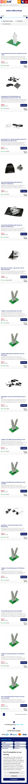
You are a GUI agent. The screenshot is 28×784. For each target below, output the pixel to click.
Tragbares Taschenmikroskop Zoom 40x (11, 311)
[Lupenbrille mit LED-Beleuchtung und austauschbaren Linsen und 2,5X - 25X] (14, 83)
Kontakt (4, 742)
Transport (17, 742)
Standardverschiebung (8, 21)
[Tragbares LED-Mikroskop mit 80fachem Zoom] (14, 426)
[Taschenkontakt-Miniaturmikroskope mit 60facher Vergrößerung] (14, 211)
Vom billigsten (20, 21)
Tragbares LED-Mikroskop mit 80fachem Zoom (13, 439)
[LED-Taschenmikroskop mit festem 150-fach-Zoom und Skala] (14, 683)
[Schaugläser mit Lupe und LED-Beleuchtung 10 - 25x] (14, 383)
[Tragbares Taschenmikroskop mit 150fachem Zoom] (14, 640)
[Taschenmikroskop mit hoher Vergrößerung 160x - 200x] (14, 40)
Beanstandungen (6, 745)
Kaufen (24, 62)
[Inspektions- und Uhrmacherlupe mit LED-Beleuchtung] (14, 511)
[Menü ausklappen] (26, 2)
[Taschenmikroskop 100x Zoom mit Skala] (14, 597)
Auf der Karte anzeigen (14, 730)
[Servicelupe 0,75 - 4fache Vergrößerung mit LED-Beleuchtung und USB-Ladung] (14, 126)
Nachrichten (5, 748)
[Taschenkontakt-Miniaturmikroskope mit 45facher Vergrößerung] (14, 168)
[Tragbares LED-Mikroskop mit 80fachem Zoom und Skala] (14, 469)
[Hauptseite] (6, 2)
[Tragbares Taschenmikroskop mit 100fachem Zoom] (14, 554)
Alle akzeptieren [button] (14, 779)
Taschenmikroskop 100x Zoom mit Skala (11, 611)
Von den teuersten (6, 23)
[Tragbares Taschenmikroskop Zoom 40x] (14, 297)
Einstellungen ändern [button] (14, 772)
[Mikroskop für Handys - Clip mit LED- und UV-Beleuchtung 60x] (14, 254)
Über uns (17, 748)
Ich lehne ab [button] (14, 775)
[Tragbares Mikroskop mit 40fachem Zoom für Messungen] (14, 340)
